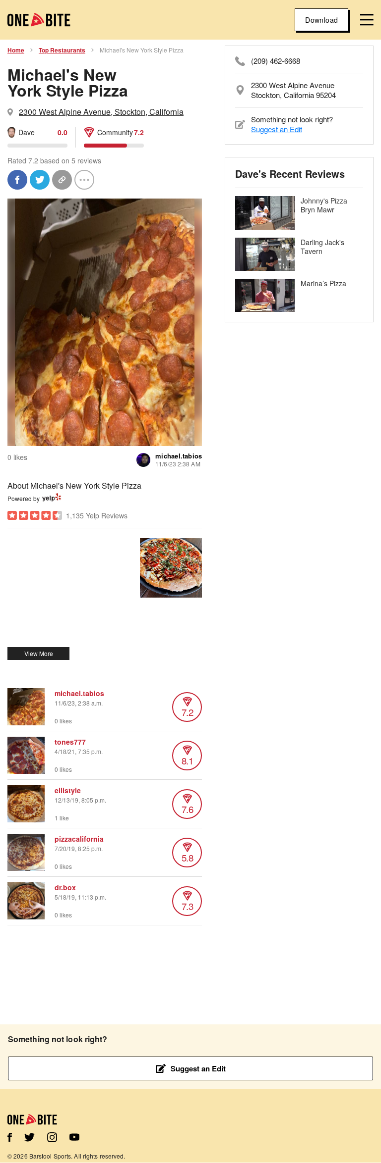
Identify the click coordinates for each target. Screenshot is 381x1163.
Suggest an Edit (276, 129)
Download (321, 20)
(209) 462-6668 (275, 61)
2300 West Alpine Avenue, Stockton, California (101, 111)
